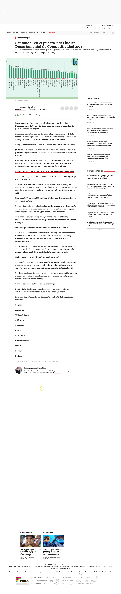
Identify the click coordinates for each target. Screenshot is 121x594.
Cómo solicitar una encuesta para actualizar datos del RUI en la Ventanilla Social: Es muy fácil (99, 156)
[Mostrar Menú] (8, 27)
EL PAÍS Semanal (78, 580)
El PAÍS (38, 577)
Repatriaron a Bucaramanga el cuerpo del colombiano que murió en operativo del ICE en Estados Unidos (101, 205)
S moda (72, 583)
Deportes (16, 33)
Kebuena (94, 580)
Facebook (62, 108)
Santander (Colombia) (51, 361)
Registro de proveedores (75, 572)
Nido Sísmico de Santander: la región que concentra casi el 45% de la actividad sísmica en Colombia (100, 176)
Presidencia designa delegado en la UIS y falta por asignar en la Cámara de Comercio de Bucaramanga (101, 186)
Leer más (56, 373)
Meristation (90, 583)
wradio (57, 580)
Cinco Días (64, 580)
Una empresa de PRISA (22, 579)
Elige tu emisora (106, 28)
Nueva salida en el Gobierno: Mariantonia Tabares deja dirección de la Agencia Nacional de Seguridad (100, 143)
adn (88, 577)
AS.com (81, 577)
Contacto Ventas (22, 572)
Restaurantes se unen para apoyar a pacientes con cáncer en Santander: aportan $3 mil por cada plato (100, 195)
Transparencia (71, 574)
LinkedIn (71, 108)
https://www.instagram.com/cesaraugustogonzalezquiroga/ (39, 107)
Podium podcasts (56, 583)
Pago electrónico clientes (46, 572)
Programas (41, 33)
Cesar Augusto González (25, 107)
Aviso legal (88, 572)
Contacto (11, 572)
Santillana (55, 577)
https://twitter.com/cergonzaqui (37, 107)
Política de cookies (40, 574)
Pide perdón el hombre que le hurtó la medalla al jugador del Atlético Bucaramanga (30, 552)
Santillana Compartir (66, 577)
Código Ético (82, 574)
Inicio (9, 33)
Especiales (51, 33)
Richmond (37, 583)
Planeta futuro (86, 580)
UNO (51, 580)
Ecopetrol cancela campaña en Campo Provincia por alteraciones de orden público (100, 214)
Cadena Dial (71, 580)
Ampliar (74, 62)
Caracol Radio (60, 27)
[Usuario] (113, 33)
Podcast (24, 33)
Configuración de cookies (56, 574)
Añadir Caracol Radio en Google (30, 115)
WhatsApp (76, 108)
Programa (90, 28)
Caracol (94, 577)
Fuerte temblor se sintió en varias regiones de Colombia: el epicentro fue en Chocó (100, 104)
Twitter (67, 108)
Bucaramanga (23, 38)
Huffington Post (41, 580)
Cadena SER (75, 577)
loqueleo (80, 583)
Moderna (47, 583)
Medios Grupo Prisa (22, 584)
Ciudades (32, 33)
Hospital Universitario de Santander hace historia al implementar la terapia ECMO (101, 223)
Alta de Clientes (60, 572)
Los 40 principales (46, 577)
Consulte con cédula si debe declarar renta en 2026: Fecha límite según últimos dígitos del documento (100, 130)
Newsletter (109, 33)
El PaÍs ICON (64, 583)
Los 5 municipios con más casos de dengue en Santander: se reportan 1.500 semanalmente (53, 552)
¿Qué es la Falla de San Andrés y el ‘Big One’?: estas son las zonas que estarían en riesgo (101, 117)
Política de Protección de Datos (103, 572)
